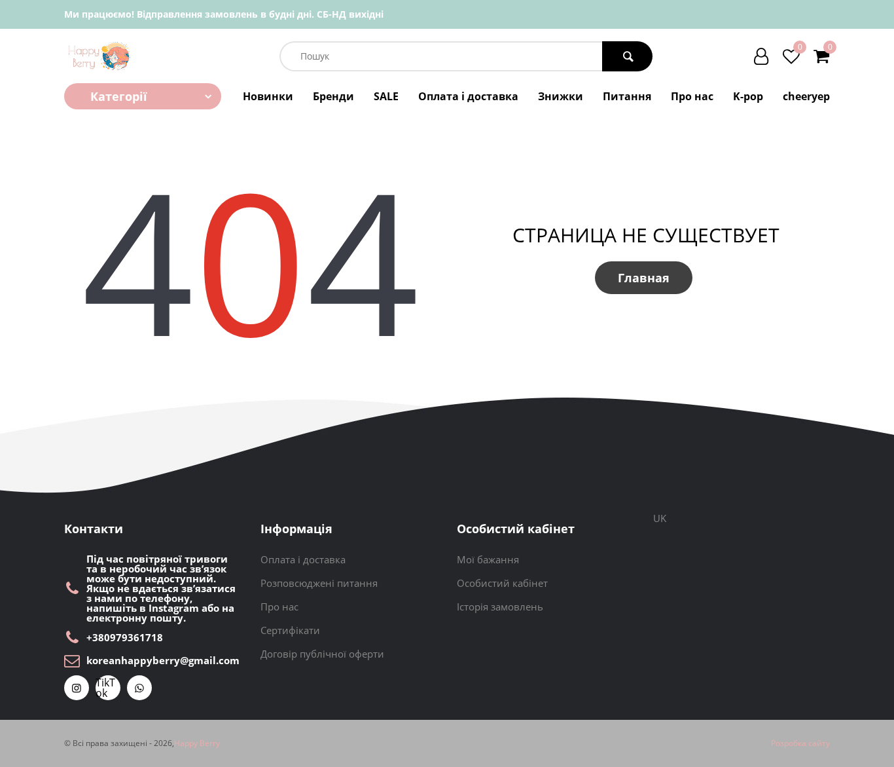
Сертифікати (290, 630)
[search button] (627, 56)
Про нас (692, 96)
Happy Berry (197, 743)
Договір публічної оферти (322, 653)
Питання (627, 96)
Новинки (268, 96)
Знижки (560, 96)
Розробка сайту (800, 743)
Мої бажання (488, 559)
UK (659, 518)
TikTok (105, 687)
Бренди (333, 96)
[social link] (76, 687)
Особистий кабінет (502, 582)
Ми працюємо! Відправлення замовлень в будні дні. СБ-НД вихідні (224, 14)
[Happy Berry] (99, 56)
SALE (386, 96)
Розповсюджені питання (319, 582)
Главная (644, 278)
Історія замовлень (500, 606)
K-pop (748, 96)
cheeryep (806, 96)
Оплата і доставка (468, 96)
